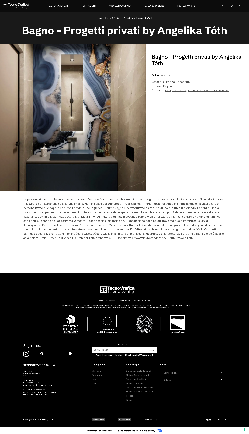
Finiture (130, 400)
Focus (95, 383)
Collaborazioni (154, 6)
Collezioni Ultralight (136, 379)
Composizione (171, 373)
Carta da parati (58, 6)
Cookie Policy (125, 419)
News (94, 379)
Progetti (109, 18)
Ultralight (89, 6)
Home (99, 18)
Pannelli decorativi (120, 6)
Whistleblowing (150, 419)
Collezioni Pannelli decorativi (140, 387)
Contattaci (97, 375)
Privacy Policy (99, 419)
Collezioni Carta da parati (138, 371)
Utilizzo (167, 380)
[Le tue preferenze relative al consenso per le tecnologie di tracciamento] (244, 429)
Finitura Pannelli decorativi (139, 391)
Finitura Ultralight (134, 383)
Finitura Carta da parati (137, 375)
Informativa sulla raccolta (99, 430)
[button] (69, 5)
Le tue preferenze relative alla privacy (136, 430)
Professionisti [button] (186, 6)
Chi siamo (96, 371)
